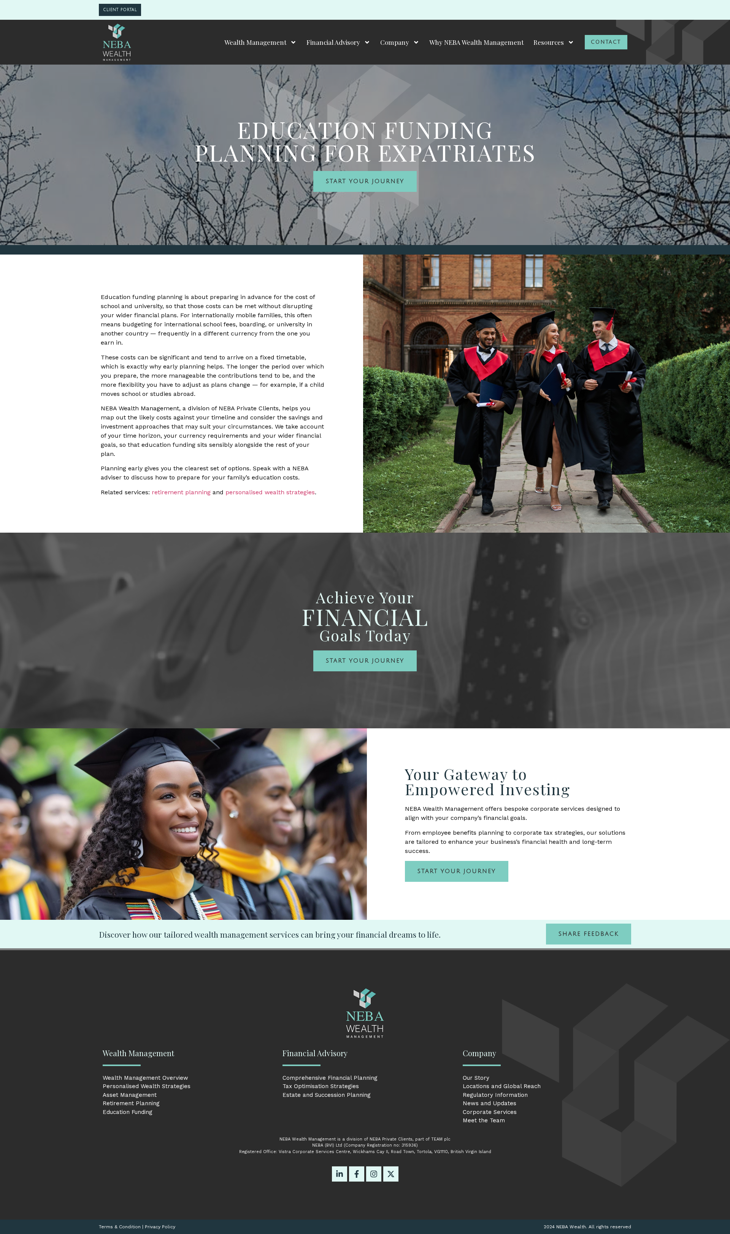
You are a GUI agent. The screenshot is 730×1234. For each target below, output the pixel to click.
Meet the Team (484, 1120)
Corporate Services (490, 1112)
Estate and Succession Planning (326, 1095)
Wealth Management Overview (145, 1077)
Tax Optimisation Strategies (320, 1086)
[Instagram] (373, 1174)
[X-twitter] (390, 1174)
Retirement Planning (131, 1103)
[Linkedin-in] (339, 1174)
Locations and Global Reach (502, 1086)
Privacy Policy (160, 1226)
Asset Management (130, 1095)
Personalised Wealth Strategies (146, 1086)
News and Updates (489, 1103)
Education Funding (127, 1112)
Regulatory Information (495, 1095)
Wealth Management (255, 42)
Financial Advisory (333, 42)
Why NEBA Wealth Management (476, 42)
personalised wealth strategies (270, 492)
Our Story (476, 1077)
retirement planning (181, 492)
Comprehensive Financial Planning (330, 1077)
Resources (548, 42)
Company (394, 42)
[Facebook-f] (356, 1174)
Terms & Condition (120, 1226)
